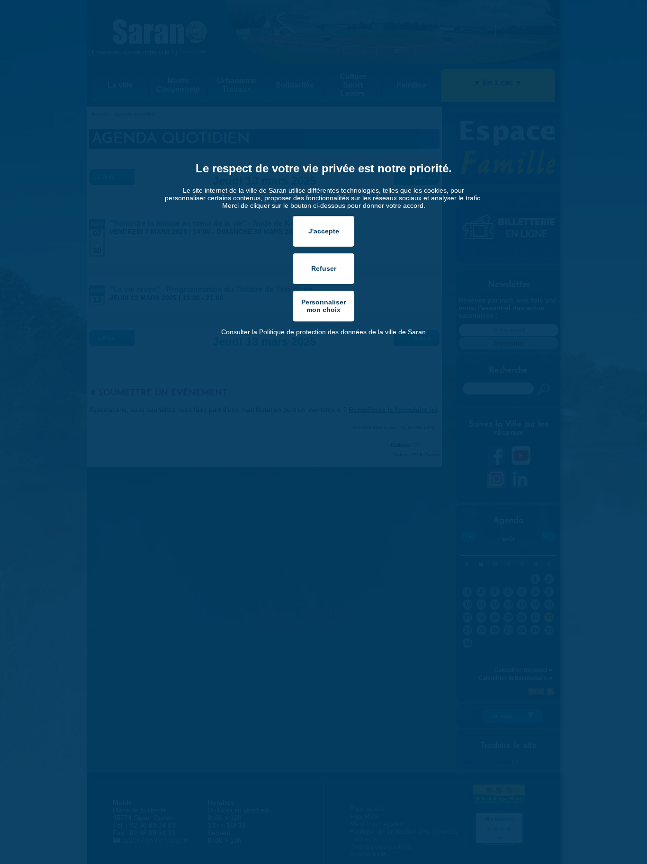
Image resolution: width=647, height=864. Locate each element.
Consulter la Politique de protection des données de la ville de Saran (323, 332)
